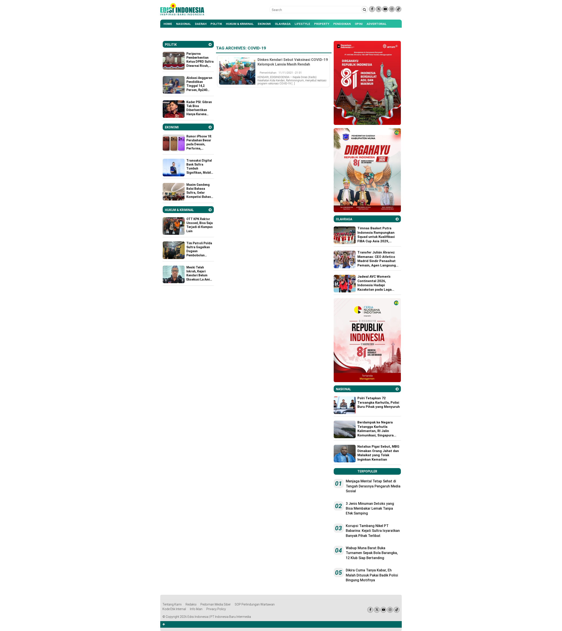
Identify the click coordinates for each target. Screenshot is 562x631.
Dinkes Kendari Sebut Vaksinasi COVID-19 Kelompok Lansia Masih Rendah (293, 61)
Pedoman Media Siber (215, 604)
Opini (359, 24)
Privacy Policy (216, 609)
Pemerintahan (268, 72)
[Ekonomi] (210, 127)
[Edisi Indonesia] (182, 14)
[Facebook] (372, 9)
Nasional (183, 24)
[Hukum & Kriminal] (210, 210)
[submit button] (364, 9)
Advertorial (377, 24)
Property (321, 24)
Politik (216, 24)
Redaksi (191, 604)
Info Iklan (196, 609)
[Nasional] (397, 389)
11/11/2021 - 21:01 (290, 72)
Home (168, 24)
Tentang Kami (172, 604)
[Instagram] (392, 9)
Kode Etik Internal (174, 609)
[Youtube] (385, 9)
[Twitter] (379, 9)
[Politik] (210, 44)
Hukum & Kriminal (240, 24)
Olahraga (283, 24)
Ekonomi (264, 24)
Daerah (201, 24)
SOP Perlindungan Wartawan (255, 604)
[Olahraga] (397, 219)
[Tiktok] (398, 9)
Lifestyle (302, 24)
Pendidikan (342, 24)
